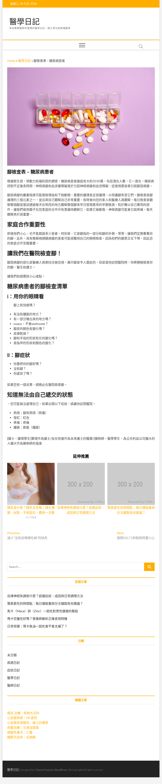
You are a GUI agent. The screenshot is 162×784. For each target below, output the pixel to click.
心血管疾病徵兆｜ (27, 722)
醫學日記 (24, 21)
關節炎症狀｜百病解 (21, 737)
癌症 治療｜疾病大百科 (23, 713)
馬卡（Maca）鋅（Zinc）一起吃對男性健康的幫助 (42, 611)
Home (11, 61)
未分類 (12, 655)
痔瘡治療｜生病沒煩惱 (23, 727)
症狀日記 (13, 670)
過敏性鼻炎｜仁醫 (19, 732)
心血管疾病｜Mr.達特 (22, 718)
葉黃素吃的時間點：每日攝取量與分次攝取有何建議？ (45, 603)
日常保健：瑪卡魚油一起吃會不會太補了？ (37, 626)
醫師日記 (13, 685)
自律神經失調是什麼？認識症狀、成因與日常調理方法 (45, 596)
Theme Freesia (44, 769)
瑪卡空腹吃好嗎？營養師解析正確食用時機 (37, 618)
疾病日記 (13, 662)
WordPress (61, 769)
